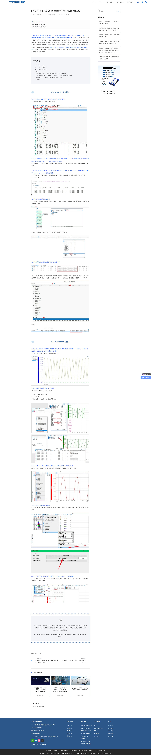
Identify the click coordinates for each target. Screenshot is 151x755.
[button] (142, 2)
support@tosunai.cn (57, 634)
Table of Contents (39, 65)
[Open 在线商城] (133, 2)
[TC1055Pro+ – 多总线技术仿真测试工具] (109, 87)
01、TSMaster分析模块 (41, 67)
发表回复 (38, 79)
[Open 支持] (103, 2)
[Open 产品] (95, 2)
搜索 (117, 11)
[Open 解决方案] (113, 2)
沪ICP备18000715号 (87, 753)
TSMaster (35, 653)
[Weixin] (32, 740)
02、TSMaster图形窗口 (41, 69)
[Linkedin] (36, 740)
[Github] (42, 740)
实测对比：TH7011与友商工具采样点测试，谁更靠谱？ (49, 77)
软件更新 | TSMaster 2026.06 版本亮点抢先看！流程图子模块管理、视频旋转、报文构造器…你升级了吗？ (109, 50)
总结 (37, 71)
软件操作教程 (51, 14)
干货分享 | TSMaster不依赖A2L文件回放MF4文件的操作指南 (51, 73)
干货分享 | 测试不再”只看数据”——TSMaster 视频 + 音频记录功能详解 (54, 75)
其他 (39, 653)
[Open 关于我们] (123, 2)
